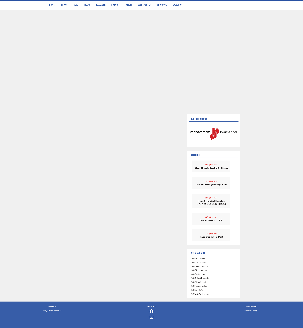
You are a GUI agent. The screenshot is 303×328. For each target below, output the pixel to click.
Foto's (114, 5)
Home (52, 5)
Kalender (100, 5)
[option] (213, 133)
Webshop (177, 5)
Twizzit (128, 5)
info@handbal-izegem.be (52, 311)
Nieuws (64, 5)
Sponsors (162, 5)
